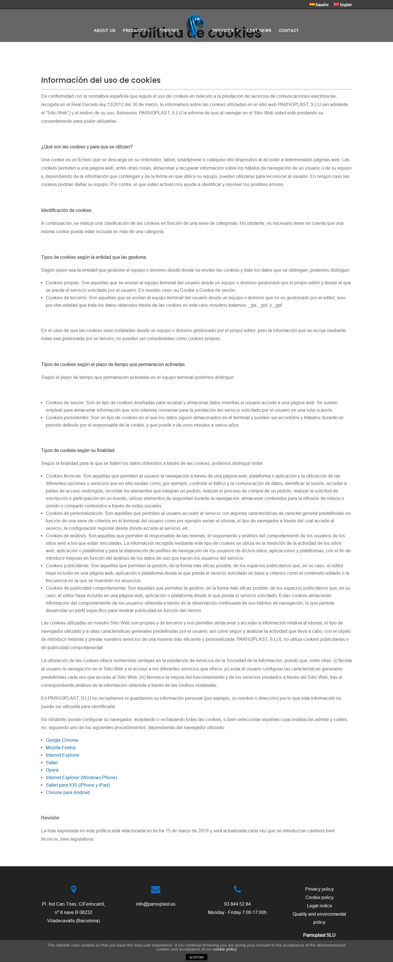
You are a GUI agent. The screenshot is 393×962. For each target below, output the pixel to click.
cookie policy (224, 949)
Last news (259, 30)
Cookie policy (319, 897)
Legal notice (319, 905)
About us (105, 30)
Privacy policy (319, 889)
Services (223, 30)
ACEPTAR (196, 957)
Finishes (169, 30)
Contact (289, 30)
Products (134, 30)
